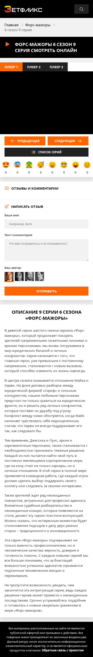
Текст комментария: (19, 235)
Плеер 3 (56, 67)
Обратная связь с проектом (63, 650)
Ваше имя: (12, 215)
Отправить (46, 291)
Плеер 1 (11, 67)
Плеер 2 (34, 67)
